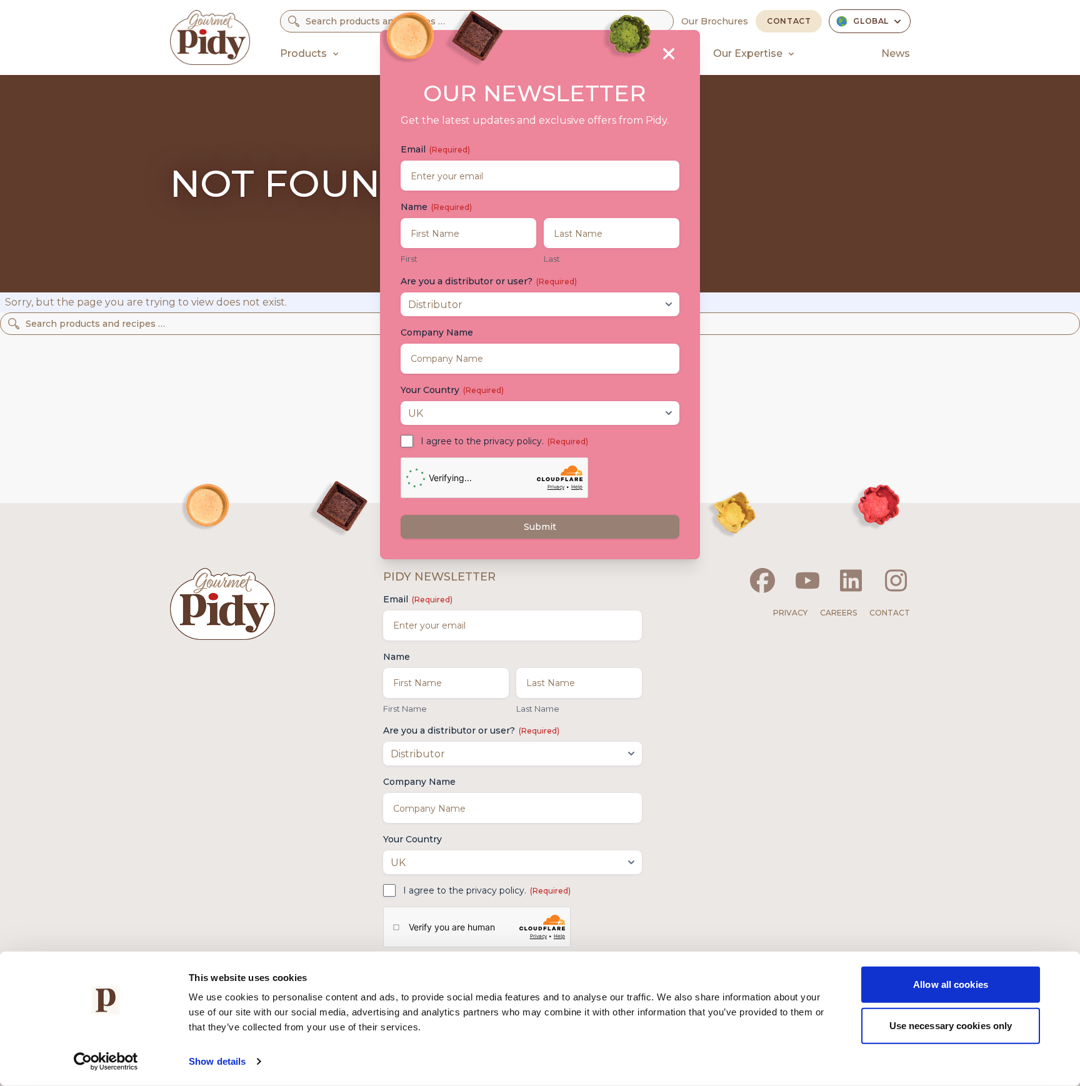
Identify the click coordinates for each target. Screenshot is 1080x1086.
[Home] (210, 37)
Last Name (537, 709)
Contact (789, 21)
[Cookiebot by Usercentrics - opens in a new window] (106, 1061)
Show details (217, 1061)
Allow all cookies (950, 984)
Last (552, 259)
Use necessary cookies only (950, 1025)
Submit (540, 526)
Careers (838, 612)
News (895, 53)
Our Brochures (714, 21)
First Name (405, 709)
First (409, 259)
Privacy (790, 612)
